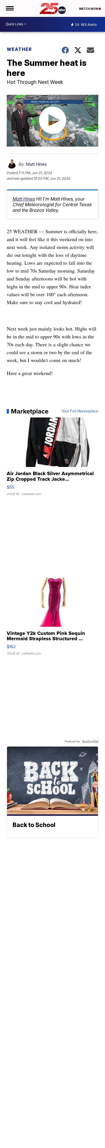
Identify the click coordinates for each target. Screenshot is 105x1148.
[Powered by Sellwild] (90, 741)
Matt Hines (36, 164)
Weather (19, 49)
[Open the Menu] (9, 8)
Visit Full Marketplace (80, 411)
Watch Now (89, 8)
